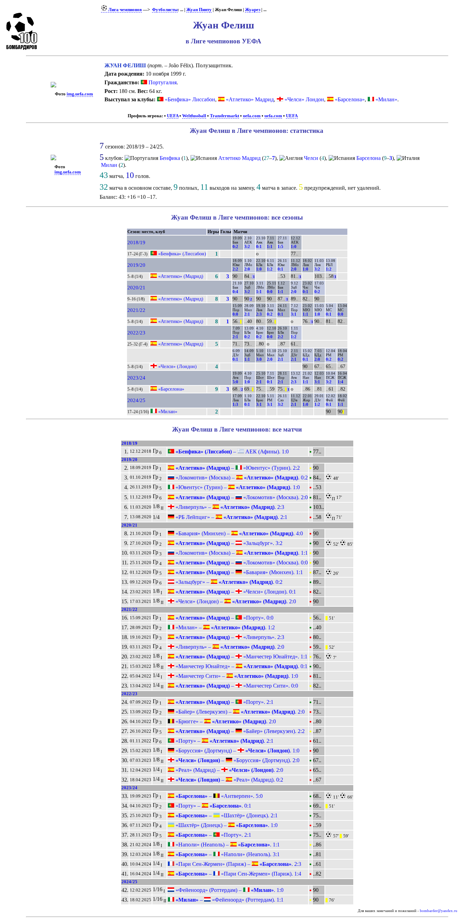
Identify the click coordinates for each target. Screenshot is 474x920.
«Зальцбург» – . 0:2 (228, 582)
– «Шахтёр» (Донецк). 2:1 (226, 815)
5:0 (235, 382)
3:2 (247, 246)
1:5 (280, 246)
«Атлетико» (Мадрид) (180, 276)
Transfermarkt (224, 115)
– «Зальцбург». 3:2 (228, 543)
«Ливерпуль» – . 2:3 (229, 507)
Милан (109, 165)
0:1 (259, 246)
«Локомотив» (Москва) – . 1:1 (241, 553)
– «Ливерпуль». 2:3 (229, 637)
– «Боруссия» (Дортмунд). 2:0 (236, 760)
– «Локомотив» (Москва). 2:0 (241, 497)
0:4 (235, 291)
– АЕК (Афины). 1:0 (231, 451)
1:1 (269, 246)
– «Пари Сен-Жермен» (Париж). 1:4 (237, 874)
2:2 (235, 269)
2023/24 (136, 378)
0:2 (235, 246)
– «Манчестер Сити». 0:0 (236, 686)
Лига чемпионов (124, 9)
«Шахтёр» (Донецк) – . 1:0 (226, 825)
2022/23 (136, 332)
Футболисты (165, 9)
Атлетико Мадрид (239, 158)
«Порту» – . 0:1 (212, 806)
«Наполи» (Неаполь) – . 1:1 (227, 844)
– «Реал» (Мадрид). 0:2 (228, 780)
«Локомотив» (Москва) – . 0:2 (241, 477)
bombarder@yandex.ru (438, 911)
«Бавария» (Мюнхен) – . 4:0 (238, 533)
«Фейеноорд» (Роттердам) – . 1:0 (228, 890)
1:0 (293, 246)
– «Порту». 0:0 (223, 618)
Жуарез (252, 9)
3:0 (259, 359)
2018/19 (136, 242)
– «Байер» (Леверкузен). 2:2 (239, 731)
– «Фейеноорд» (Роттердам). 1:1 (228, 900)
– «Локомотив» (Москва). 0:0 (241, 562)
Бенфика (170, 158)
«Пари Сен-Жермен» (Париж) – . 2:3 (237, 864)
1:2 (269, 269)
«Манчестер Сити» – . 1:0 (236, 676)
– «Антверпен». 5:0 (218, 796)
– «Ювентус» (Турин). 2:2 (237, 468)
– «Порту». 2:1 (223, 702)
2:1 (247, 314)
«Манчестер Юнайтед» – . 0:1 (240, 666)
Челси (311, 158)
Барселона (368, 158)
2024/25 (136, 400)
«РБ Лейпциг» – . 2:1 (230, 517)
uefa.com (252, 115)
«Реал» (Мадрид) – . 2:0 (228, 770)
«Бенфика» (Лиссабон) (182, 253)
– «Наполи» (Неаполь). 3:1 (227, 854)
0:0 (269, 291)
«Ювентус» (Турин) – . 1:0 (237, 487)
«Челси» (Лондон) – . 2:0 (235, 601)
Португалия (162, 82)
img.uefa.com (80, 94)
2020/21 (136, 287)
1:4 (340, 382)
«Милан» (386, 99)
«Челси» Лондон (304, 99)
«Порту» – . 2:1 (223, 741)
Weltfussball (194, 115)
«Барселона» (350, 99)
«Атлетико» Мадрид (250, 99)
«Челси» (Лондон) (177, 366)
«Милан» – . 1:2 (224, 627)
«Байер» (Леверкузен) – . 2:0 (239, 712)
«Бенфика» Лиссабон (190, 99)
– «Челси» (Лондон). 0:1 (235, 592)
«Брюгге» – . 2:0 (225, 721)
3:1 (293, 314)
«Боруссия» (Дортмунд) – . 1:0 (236, 750)
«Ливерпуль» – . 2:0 (229, 647)
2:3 (259, 314)
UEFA (172, 115)
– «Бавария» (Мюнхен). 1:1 (238, 572)
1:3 (235, 404)
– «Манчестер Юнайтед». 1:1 (240, 656)
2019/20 (136, 265)
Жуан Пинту (199, 9)
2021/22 (136, 310)
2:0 (247, 269)
